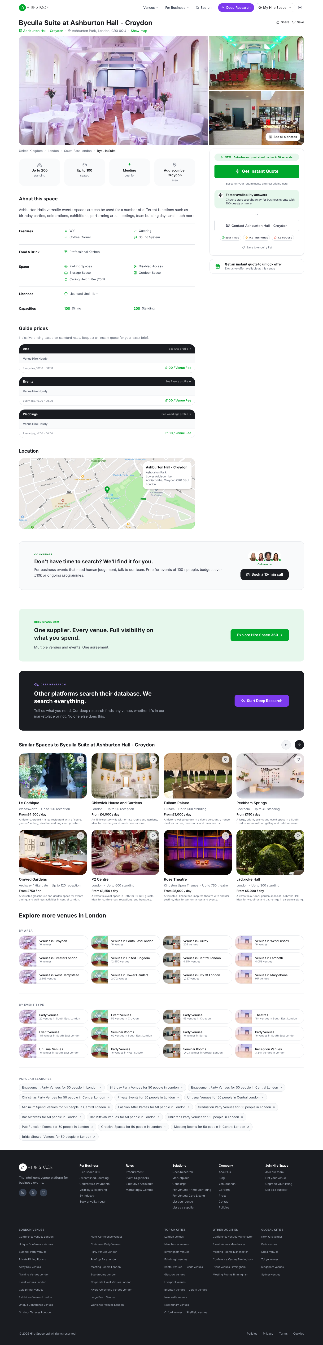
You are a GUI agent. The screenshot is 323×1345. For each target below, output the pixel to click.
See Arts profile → (180, 348)
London (53, 151)
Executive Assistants (139, 1184)
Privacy (268, 1333)
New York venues (272, 1236)
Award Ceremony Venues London (111, 1289)
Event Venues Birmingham (229, 1267)
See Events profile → (178, 381)
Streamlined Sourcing (94, 1178)
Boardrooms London (104, 1274)
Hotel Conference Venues (106, 1236)
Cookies (298, 1333)
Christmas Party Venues (106, 1244)
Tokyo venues (270, 1259)
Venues (149, 7)
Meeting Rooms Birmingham (230, 1274)
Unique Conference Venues (36, 1244)
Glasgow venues (174, 1274)
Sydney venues (270, 1274)
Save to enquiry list (259, 247)
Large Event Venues (103, 1297)
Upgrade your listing (278, 1184)
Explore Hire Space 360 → (259, 635)
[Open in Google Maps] (107, 493)
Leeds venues (194, 1267)
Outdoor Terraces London (35, 1312)
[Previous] (286, 745)
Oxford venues (173, 1312)
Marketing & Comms (139, 1189)
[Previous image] (24, 776)
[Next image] (81, 776)
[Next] (299, 745)
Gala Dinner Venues (31, 1289)
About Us (225, 1172)
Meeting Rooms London (106, 1267)
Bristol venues (173, 1267)
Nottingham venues (176, 1304)
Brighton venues (174, 1289)
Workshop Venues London (107, 1304)
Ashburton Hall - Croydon (43, 31)
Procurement (135, 1172)
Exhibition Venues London (35, 1297)
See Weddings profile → (176, 414)
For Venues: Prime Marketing (191, 1189)
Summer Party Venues (32, 1251)
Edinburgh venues (175, 1259)
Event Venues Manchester (229, 1244)
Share (285, 22)
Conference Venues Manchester (233, 1236)
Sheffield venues (196, 1312)
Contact (224, 1201)
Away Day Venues (30, 1267)
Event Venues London (32, 1282)
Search (206, 7)
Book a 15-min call (267, 574)
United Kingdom (31, 151)
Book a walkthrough (92, 1201)
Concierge (179, 1184)
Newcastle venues (175, 1297)
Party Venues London (104, 1251)
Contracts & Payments (94, 1184)
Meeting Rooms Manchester (230, 1251)
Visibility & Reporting (93, 1189)
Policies (224, 1207)
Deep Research (238, 7)
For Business (175, 7)
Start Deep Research (264, 700)
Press (222, 1195)
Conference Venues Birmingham (233, 1259)
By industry (87, 1195)
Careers (224, 1189)
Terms (283, 1333)
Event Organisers (137, 1178)
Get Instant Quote (260, 171)
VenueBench (227, 1184)
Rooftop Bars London (104, 1259)
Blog (222, 1178)
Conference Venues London (36, 1236)
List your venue (182, 1201)
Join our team (274, 1172)
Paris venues (269, 1244)
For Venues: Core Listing (188, 1195)
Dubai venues (269, 1251)
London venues (174, 1236)
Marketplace (180, 1178)
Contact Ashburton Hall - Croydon (259, 225)
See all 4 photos (285, 137)
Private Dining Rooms (32, 1259)
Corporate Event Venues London (111, 1282)
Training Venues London (34, 1274)
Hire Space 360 (89, 1172)
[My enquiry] (300, 8)
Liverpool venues (175, 1282)
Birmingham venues (176, 1251)
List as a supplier (183, 1207)
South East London (78, 151)
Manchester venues (176, 1244)
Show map (139, 31)
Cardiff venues (198, 1289)
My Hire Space (274, 7)
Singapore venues (272, 1267)
